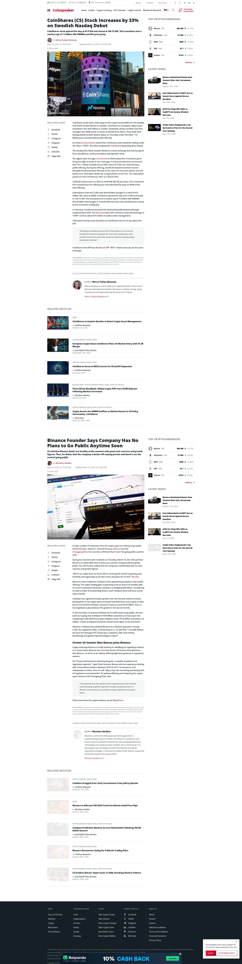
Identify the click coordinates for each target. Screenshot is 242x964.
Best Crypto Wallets (107, 936)
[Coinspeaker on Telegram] (184, 2)
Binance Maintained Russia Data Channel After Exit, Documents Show (177, 80)
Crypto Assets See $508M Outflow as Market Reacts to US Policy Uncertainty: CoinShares (105, 413)
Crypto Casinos (134, 10)
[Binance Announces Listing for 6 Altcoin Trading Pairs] (58, 852)
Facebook (55, 129)
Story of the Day (117, 385)
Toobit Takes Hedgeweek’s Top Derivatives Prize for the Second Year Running (177, 128)
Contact (149, 3)
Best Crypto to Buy (107, 914)
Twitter (54, 134)
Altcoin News (78, 273)
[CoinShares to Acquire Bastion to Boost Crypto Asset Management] (58, 323)
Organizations (79, 918)
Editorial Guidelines (157, 927)
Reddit (55, 147)
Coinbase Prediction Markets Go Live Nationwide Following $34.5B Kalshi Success (106, 829)
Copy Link (55, 156)
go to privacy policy (226, 953)
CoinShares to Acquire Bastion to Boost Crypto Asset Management (106, 321)
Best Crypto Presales (107, 923)
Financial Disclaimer (157, 936)
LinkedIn (55, 151)
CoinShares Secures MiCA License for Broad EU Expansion (102, 366)
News (83, 10)
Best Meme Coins (106, 931)
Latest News (157, 69)
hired (103, 650)
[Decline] (236, 942)
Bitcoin (102, 247)
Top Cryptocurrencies (164, 19)
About (138, 3)
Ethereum (100, 212)
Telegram (55, 143)
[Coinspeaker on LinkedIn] (189, 2)
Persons (76, 923)
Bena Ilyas (79, 418)
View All (188, 62)
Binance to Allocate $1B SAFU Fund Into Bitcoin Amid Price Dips (105, 805)
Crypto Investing (104, 10)
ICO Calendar (119, 10)
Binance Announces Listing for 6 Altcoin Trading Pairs (100, 850)
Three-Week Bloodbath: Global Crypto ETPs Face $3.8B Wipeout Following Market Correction (104, 390)
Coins (75, 914)
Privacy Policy (155, 940)
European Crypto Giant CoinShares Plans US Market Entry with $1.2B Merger (107, 345)
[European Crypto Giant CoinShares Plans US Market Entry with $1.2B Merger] (58, 346)
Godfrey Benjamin (83, 325)
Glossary (77, 936)
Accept (211, 953)
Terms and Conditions (158, 931)
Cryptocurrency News (106, 273)
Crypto (51, 923)
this (124, 220)
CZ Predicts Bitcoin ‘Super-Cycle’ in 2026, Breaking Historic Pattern (106, 872)
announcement (88, 142)
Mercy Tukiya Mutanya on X (96, 296)
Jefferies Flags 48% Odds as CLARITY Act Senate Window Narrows (175, 112)
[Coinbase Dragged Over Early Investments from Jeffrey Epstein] (58, 785)
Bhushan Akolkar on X (94, 758)
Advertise (162, 3)
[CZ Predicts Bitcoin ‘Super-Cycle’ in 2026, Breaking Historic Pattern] (58, 875)
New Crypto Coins (106, 927)
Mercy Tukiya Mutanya (66, 40)
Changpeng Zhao (80, 551)
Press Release (54, 931)
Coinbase (115, 145)
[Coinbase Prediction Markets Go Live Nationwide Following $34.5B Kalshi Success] (58, 830)
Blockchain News (93, 723)
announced (101, 158)
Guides (91, 10)
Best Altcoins (104, 918)
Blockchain (53, 927)
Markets (51, 918)
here (121, 700)
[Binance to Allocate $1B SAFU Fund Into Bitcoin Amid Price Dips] (58, 807)
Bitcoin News (90, 273)
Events (76, 927)
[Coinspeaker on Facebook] (175, 2)
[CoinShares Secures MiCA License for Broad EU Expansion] (58, 368)
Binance (117, 548)
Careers (152, 923)
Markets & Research (152, 10)
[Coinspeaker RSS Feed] (194, 2)
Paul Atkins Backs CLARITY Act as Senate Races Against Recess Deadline (178, 96)
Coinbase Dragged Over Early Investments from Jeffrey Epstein (105, 783)
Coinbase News (78, 723)
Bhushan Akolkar (82, 395)
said (137, 576)
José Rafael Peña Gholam (85, 350)
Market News (122, 273)
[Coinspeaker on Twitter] (180, 2)
